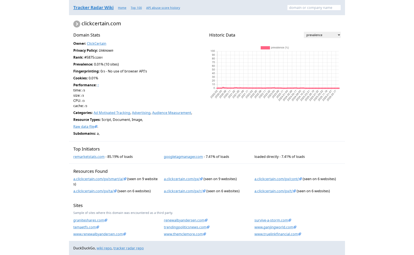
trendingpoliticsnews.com (185, 227)
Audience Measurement (171, 112)
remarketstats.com (89, 156)
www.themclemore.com (183, 234)
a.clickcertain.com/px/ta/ (93, 191)
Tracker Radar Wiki (93, 7)
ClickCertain (96, 43)
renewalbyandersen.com (184, 220)
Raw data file (83, 126)
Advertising (141, 112)
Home (122, 8)
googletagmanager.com (183, 156)
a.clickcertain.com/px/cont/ (276, 178)
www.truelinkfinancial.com (276, 234)
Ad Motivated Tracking (112, 112)
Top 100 (136, 8)
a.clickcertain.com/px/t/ (273, 191)
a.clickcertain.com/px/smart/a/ (98, 178)
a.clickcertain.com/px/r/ (183, 191)
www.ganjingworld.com (273, 227)
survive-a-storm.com (271, 220)
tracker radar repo (128, 248)
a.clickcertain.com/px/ (182, 178)
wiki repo (104, 248)
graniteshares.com (88, 220)
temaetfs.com (84, 227)
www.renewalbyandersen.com (98, 234)
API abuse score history (163, 8)
